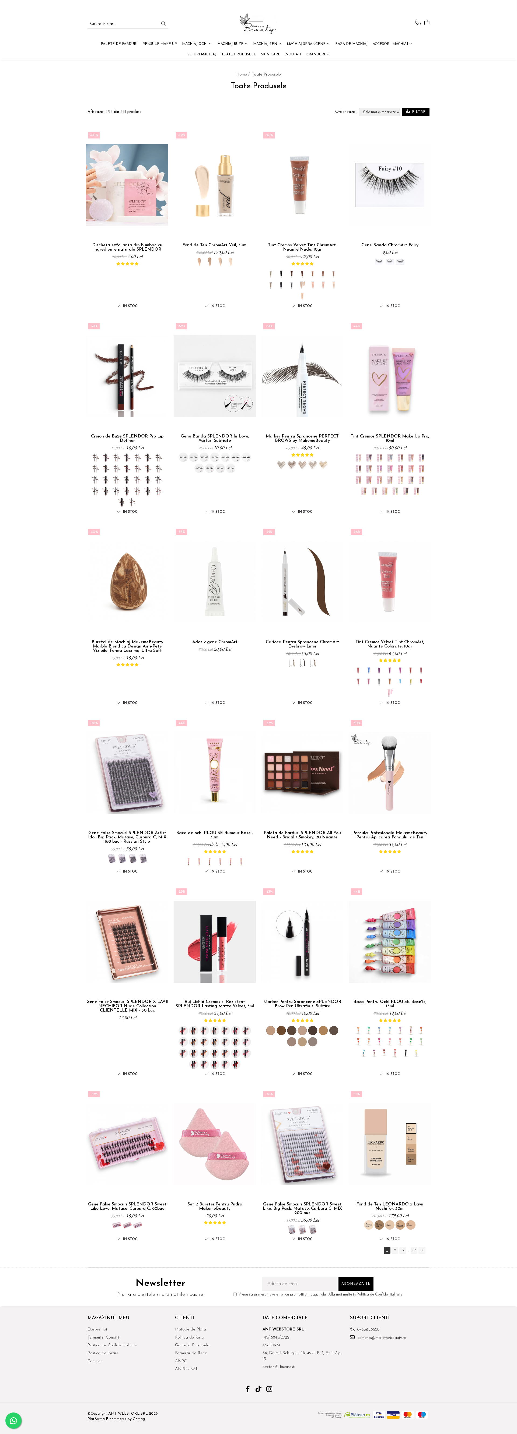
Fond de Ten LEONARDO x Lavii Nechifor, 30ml (389, 1206)
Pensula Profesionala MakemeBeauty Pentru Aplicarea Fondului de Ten (389, 835)
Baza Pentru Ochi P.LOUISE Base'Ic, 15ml (389, 1004)
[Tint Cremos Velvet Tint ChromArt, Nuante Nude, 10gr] (302, 185)
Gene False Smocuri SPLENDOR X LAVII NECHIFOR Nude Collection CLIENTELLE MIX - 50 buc (127, 1006)
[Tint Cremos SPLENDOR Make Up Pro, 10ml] (390, 376)
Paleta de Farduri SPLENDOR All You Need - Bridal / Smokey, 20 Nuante (302, 835)
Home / (243, 75)
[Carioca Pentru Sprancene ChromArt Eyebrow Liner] (302, 581)
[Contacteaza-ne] (418, 23)
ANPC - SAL (186, 1369)
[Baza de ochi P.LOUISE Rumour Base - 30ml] (215, 773)
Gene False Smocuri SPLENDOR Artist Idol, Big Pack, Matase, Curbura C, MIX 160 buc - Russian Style (127, 837)
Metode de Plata (190, 1330)
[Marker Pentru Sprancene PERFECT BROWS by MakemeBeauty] (302, 376)
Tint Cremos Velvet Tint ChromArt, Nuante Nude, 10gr (302, 247)
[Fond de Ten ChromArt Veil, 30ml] (215, 185)
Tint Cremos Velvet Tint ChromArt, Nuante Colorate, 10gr (389, 644)
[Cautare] (163, 24)
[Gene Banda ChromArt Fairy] (390, 185)
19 (414, 1250)
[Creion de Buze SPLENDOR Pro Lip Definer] (127, 376)
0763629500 (367, 1330)
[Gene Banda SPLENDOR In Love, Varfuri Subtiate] (215, 376)
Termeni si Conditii (103, 1338)
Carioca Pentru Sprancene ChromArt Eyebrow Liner (302, 644)
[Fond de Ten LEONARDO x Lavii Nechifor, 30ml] (390, 1144)
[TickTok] (258, 1390)
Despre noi (97, 1330)
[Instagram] (269, 1390)
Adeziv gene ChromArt (214, 642)
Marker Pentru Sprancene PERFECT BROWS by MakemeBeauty (302, 438)
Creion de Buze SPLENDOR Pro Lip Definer (127, 438)
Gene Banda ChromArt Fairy (389, 245)
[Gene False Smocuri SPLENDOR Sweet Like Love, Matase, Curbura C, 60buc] (127, 1144)
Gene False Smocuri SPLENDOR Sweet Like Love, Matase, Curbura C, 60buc (127, 1206)
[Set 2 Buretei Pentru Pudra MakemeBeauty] (215, 1144)
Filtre (417, 112)
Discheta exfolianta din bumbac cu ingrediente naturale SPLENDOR (127, 247)
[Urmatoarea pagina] (421, 1250)
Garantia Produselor (193, 1345)
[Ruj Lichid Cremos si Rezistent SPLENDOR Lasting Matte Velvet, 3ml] (215, 941)
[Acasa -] (258, 24)
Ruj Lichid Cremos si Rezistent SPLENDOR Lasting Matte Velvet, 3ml (215, 1004)
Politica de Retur (190, 1338)
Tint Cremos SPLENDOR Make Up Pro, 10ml (390, 438)
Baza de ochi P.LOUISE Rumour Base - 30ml (214, 835)
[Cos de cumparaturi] (426, 23)
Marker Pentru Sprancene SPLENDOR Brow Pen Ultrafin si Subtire (302, 1004)
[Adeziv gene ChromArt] (215, 581)
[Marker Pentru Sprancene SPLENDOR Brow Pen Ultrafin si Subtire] (302, 941)
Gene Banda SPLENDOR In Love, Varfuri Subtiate (215, 438)
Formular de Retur (191, 1353)
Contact (95, 1361)
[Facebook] (248, 1390)
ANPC (181, 1361)
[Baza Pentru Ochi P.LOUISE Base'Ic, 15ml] (390, 941)
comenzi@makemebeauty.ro (381, 1338)
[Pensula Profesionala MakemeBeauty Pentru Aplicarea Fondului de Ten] (390, 773)
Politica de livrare (103, 1353)
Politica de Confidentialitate (379, 1295)
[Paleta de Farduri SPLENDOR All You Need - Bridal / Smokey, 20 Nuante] (302, 773)
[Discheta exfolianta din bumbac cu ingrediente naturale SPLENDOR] (127, 185)
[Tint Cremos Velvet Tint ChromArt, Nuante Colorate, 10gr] (390, 581)
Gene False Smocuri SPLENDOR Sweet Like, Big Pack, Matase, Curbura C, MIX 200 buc (302, 1208)
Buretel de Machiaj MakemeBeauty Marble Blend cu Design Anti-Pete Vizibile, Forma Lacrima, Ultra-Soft (127, 646)
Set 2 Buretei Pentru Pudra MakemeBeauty (214, 1206)
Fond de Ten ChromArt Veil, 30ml (214, 245)
